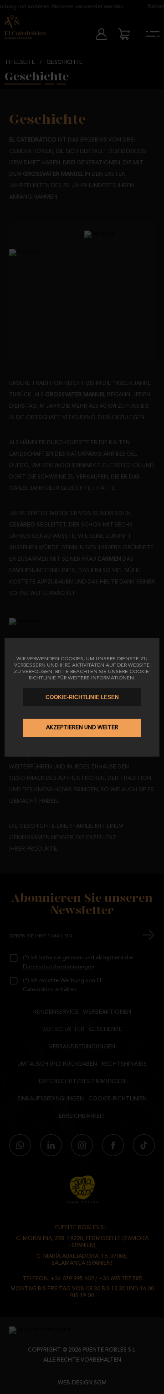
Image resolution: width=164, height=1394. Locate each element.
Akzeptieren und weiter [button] (82, 728)
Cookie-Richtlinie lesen (82, 697)
